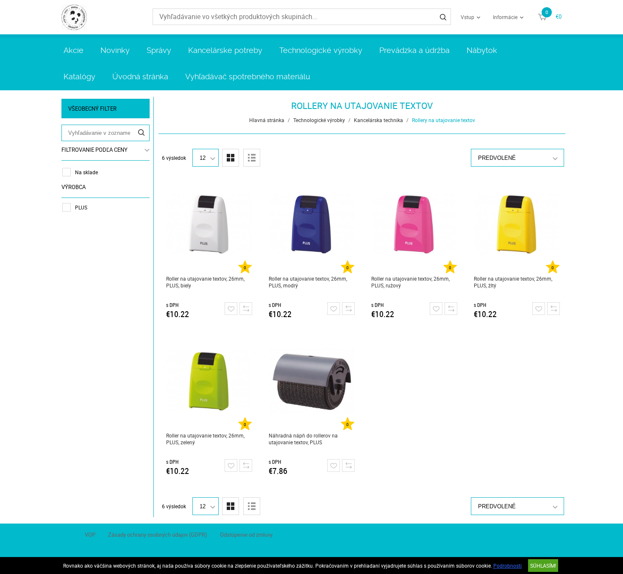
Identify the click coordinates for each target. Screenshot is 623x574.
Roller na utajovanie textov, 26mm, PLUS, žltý (513, 282)
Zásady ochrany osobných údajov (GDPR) (157, 534)
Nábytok (482, 50)
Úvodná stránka (140, 76)
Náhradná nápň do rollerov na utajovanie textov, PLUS (303, 439)
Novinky (115, 50)
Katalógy (79, 76)
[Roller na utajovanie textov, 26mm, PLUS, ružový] (414, 224)
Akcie (73, 50)
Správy (159, 50)
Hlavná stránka (266, 120)
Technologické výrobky (320, 50)
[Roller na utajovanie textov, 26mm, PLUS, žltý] (517, 224)
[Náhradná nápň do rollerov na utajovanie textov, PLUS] (311, 381)
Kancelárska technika (378, 120)
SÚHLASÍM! (543, 565)
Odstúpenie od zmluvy (246, 534)
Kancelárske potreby (225, 50)
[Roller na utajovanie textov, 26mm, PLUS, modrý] (311, 224)
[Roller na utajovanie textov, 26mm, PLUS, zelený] (209, 381)
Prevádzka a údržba (414, 50)
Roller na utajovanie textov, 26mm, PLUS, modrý (308, 282)
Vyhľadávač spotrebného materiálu (247, 76)
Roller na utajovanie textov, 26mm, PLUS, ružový (410, 282)
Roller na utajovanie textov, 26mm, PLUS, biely (205, 282)
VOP (90, 534)
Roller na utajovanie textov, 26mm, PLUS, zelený (205, 439)
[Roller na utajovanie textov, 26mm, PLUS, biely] (209, 224)
